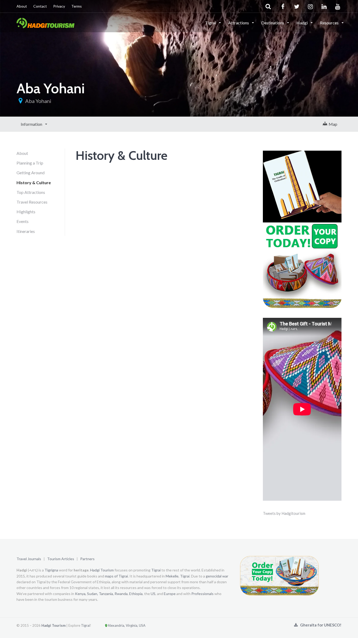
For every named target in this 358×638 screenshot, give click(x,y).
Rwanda (121, 593)
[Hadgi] (45, 22)
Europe (170, 593)
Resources (329, 22)
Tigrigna (51, 570)
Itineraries (26, 231)
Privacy (59, 6)
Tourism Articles (60, 559)
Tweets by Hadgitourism (284, 513)
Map (332, 124)
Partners (87, 559)
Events (23, 221)
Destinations (273, 22)
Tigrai (211, 22)
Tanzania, (106, 593)
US (153, 593)
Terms (76, 6)
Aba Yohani (38, 101)
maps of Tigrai (116, 576)
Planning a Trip (30, 162)
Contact (40, 6)
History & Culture (34, 182)
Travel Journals (29, 559)
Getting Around (31, 172)
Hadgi (302, 22)
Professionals (202, 593)
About (22, 6)
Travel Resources (32, 201)
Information (32, 124)
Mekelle (172, 576)
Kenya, (80, 593)
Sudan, (92, 593)
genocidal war (217, 576)
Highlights (26, 211)
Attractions (239, 22)
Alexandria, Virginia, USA (126, 625)
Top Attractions (31, 192)
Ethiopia (136, 593)
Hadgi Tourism (102, 570)
